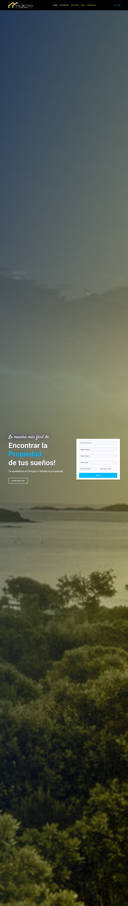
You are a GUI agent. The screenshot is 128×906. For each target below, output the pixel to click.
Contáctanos (91, 5)
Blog (82, 5)
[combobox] (98, 449)
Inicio (55, 5)
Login (118, 5)
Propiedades (64, 5)
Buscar (98, 475)
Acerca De (75, 5)
